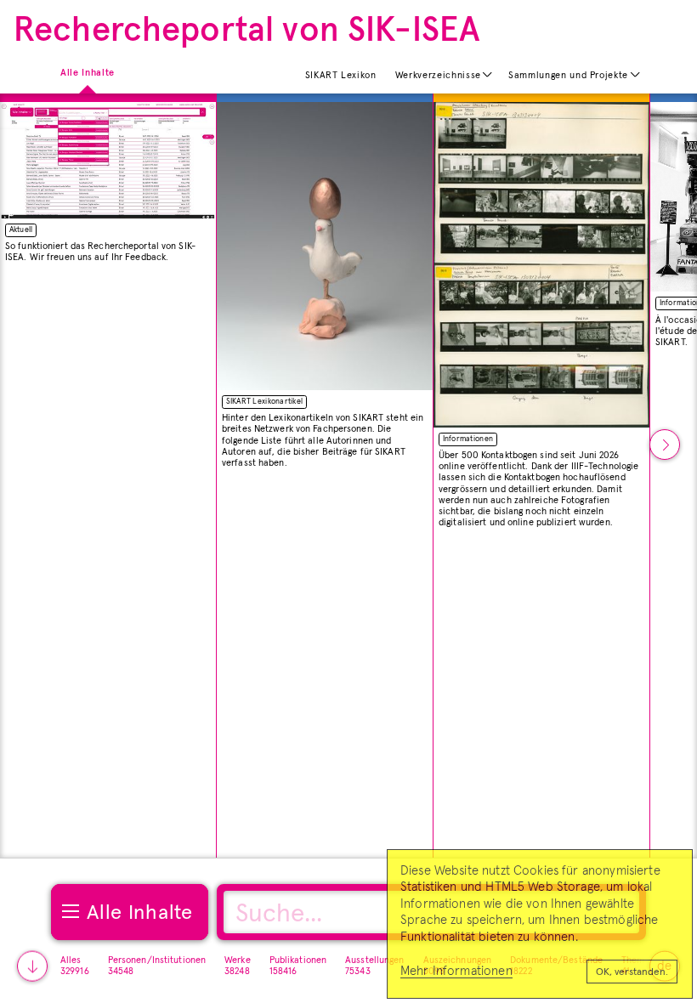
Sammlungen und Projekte (568, 75)
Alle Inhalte (87, 71)
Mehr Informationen (456, 971)
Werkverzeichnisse (438, 75)
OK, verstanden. (632, 972)
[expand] (488, 75)
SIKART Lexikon (341, 75)
